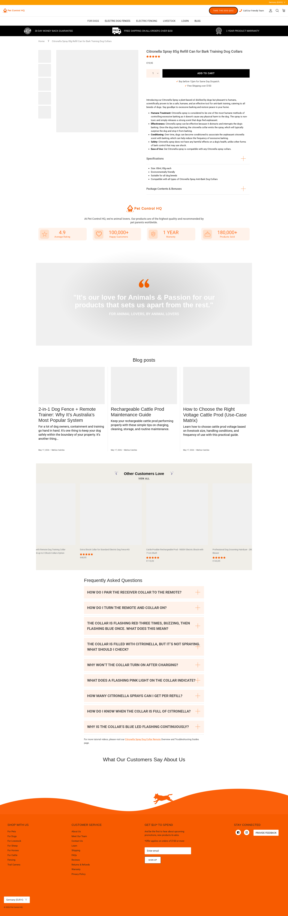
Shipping (76, 850)
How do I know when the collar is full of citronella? (139, 711)
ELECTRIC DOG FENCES (117, 21)
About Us (76, 831)
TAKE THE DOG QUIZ (223, 10)
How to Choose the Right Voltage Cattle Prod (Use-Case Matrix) (215, 415)
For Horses (13, 850)
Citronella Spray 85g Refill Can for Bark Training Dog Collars (82, 41)
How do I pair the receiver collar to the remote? (134, 592)
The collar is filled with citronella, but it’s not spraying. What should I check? (143, 647)
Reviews (76, 860)
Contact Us (77, 841)
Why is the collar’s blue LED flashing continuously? (138, 727)
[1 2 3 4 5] (153, 73)
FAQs (74, 855)
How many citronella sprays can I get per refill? (134, 696)
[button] (153, 56)
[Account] (270, 10)
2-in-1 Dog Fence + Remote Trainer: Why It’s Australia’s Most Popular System (67, 415)
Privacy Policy (79, 874)
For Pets (12, 831)
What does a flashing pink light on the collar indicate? (141, 680)
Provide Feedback (266, 833)
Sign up (152, 860)
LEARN (185, 21)
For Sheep (13, 845)
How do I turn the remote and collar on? (127, 608)
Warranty (76, 869)
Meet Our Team (79, 836)
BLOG (198, 21)
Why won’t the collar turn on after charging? (132, 665)
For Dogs (12, 836)
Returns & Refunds (81, 864)
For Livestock (14, 841)
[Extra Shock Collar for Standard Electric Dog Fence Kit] (111, 514)
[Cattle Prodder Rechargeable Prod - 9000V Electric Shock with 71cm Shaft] (177, 514)
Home (41, 41)
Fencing (11, 860)
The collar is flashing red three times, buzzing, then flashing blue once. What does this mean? (138, 626)
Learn (74, 845)
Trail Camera (14, 864)
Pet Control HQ (16, 907)
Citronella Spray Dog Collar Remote (143, 739)
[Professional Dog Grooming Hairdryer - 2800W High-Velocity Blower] (243, 514)
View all (144, 478)
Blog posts (144, 360)
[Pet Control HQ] (13, 10)
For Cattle (12, 855)
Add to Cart (206, 73)
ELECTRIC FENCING (146, 21)
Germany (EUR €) (277, 2)
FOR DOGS (93, 21)
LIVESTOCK (169, 21)
